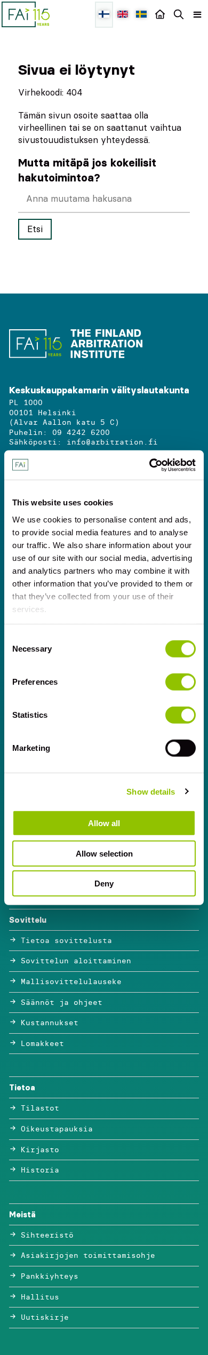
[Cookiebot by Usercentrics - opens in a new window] (149, 465)
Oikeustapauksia (57, 1129)
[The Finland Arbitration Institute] (26, 14)
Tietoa (22, 1087)
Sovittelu (27, 920)
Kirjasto (40, 1149)
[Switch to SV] (141, 15)
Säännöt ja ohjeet (61, 1002)
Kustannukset (49, 1022)
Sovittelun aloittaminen (76, 960)
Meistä (22, 1214)
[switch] (180, 682)
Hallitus (40, 1297)
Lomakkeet (42, 1043)
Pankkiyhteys (49, 1276)
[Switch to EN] (123, 15)
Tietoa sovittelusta (66, 940)
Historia (40, 1170)
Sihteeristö (47, 1235)
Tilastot (40, 1108)
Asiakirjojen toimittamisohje (88, 1255)
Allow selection (104, 853)
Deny (104, 883)
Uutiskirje (45, 1317)
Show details (150, 791)
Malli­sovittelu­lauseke (71, 981)
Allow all (104, 823)
